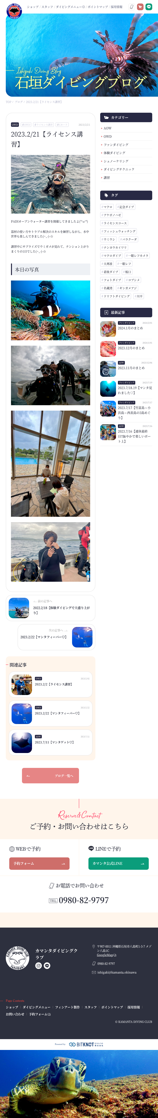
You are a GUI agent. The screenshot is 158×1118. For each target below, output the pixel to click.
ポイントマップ (98, 7)
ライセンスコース (115, 223)
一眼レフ (125, 264)
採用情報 (116, 7)
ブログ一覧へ (64, 775)
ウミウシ (109, 239)
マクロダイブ (112, 255)
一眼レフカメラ (138, 255)
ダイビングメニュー (36, 1007)
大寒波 (108, 264)
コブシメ (134, 280)
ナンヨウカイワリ (115, 247)
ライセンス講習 (44, 124)
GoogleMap (105, 955)
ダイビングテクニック (119, 169)
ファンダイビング (116, 144)
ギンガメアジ (128, 288)
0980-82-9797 (84, 899)
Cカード (63, 124)
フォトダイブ (112, 280)
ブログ (19, 102)
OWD (15, 124)
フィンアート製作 (67, 1007)
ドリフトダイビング (117, 296)
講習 (107, 177)
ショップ (33, 7)
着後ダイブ (111, 272)
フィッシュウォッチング (119, 231)
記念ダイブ (126, 207)
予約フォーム (23, 863)
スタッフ (47, 7)
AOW (108, 128)
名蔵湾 (108, 288)
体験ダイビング (114, 153)
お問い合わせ (15, 1014)
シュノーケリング (116, 161)
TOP (8, 102)
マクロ (108, 207)
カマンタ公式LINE (107, 863)
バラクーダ (129, 239)
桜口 (128, 272)
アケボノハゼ (112, 215)
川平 (140, 296)
